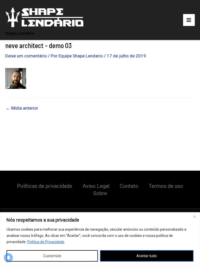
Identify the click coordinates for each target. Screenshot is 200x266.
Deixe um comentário (26, 55)
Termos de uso (166, 186)
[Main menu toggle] (189, 20)
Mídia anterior (22, 108)
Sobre (100, 193)
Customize (52, 256)
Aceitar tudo (146, 256)
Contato (129, 186)
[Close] (194, 217)
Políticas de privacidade (44, 186)
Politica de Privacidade (45, 242)
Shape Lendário (19, 33)
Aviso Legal (96, 186)
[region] (100, 239)
